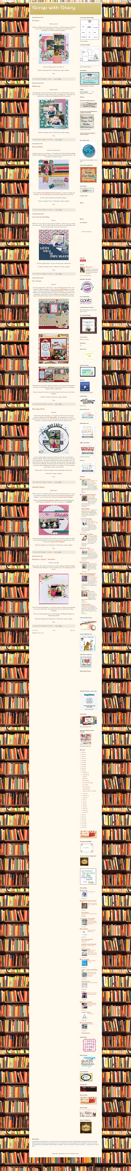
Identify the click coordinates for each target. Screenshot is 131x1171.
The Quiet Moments (86, 604)
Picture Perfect (37, 147)
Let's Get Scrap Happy (86, 1022)
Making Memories (85, 1033)
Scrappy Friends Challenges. (66, 497)
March (84, 808)
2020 (83, 764)
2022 (83, 760)
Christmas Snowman (85, 605)
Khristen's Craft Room (86, 1002)
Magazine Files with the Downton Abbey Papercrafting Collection (92, 974)
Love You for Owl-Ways (41, 217)
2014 (83, 819)
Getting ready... (91, 1013)
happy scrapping (85, 590)
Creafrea (83, 991)
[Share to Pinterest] (60, 79)
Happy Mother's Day (92, 563)
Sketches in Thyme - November (43, 559)
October (85, 793)
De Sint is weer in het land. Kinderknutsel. (92, 993)
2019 (83, 766)
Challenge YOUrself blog (57, 291)
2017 (83, 771)
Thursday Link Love (85, 510)
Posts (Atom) (41, 633)
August (84, 797)
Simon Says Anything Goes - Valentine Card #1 (92, 905)
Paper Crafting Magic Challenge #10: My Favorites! (92, 1005)
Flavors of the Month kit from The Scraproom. (58, 96)
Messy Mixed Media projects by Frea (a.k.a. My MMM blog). (88, 574)
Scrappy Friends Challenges (57, 541)
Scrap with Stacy (53, 7)
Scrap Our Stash (63, 294)
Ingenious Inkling (85, 508)
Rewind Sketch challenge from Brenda (50, 500)
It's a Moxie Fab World (92, 982)
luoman (68, 1153)
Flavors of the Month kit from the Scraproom (49, 193)
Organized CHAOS (85, 548)
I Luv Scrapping (85, 959)
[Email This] (54, 79)
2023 (83, 758)
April (84, 806)
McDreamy (36, 86)
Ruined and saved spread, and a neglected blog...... (92, 577)
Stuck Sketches (64, 289)
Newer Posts (35, 630)
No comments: (50, 139)
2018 (83, 768)
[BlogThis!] (56, 79)
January (84, 812)
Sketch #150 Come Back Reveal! (92, 930)
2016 (83, 814)
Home (54, 630)
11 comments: (50, 404)
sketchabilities (84, 929)
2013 (83, 821)
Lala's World (84, 890)
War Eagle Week (38, 409)
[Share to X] (57, 79)
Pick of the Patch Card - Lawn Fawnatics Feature (92, 482)
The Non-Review (85, 912)
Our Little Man (91, 1024)
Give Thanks (36, 281)
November (85, 774)
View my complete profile (85, 275)
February (85, 810)
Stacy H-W (89, 267)
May (84, 804)
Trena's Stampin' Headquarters (88, 494)
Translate (90, 93)
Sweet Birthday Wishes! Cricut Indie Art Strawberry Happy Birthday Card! (92, 921)
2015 (83, 817)
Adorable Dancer (38, 487)
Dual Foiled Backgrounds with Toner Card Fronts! (92, 521)
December (85, 772)
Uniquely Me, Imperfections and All (88, 901)
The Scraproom (50, 29)
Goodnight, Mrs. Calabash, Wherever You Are (89, 914)
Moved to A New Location (91, 496)
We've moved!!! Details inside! (87, 945)
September (85, 795)
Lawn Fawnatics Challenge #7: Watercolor (91, 551)
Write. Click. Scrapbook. (87, 939)
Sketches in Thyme (70, 566)
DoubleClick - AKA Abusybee (88, 918)
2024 (83, 756)
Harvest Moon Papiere (86, 519)
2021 (83, 762)
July (84, 799)
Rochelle (48, 502)
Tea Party (35, 20)
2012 (83, 823)
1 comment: (49, 79)
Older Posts (72, 630)
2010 (83, 827)
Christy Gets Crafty (86, 479)
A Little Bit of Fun (85, 940)
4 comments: (49, 482)
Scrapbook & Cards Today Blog (88, 944)
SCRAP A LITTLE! (86, 1012)
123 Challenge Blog (52, 417)
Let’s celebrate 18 (91, 891)
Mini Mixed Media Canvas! (92, 961)
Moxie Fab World (85, 981)
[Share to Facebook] (59, 79)
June (84, 802)
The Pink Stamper (85, 949)
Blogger (77, 1153)
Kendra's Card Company (87, 534)
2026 (83, 752)
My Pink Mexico (85, 562)
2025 (83, 754)
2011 (83, 825)
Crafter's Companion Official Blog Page (89, 970)
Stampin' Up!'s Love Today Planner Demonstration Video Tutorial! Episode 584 (92, 952)
